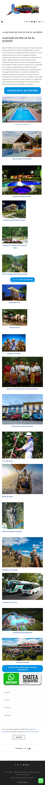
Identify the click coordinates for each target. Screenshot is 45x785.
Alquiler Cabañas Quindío (22, 196)
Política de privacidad (20, 772)
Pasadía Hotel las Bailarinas (22, 632)
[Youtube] (32, 22)
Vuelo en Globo (7, 496)
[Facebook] (24, 22)
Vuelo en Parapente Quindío (12, 531)
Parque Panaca (15, 327)
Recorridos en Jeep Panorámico (22, 426)
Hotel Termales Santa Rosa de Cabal (14, 274)
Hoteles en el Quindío (22, 124)
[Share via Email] (29, 749)
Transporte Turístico (9, 602)
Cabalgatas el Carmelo (10, 570)
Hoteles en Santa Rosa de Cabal (14, 220)
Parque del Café (14, 302)
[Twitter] (27, 22)
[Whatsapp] (36, 22)
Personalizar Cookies (22, 774)
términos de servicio (32, 732)
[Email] (34, 22)
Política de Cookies (34, 772)
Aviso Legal (8, 772)
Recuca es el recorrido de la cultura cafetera (22, 389)
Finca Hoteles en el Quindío (22, 159)
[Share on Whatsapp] (27, 749)
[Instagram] (29, 22)
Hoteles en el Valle (22, 662)
